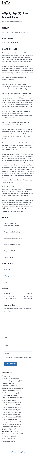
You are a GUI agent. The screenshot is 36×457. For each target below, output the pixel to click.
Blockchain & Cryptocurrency (10, 381)
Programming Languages (9, 427)
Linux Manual (6, 21)
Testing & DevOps (7, 439)
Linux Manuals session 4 (9, 410)
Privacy (24, 452)
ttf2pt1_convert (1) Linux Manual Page (9, 296)
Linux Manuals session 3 (9, 407)
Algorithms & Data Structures (10, 378)
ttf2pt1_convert (8, 276)
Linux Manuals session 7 (9, 414)
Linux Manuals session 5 (9, 412)
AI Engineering (6, 376)
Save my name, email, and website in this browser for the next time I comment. (18, 358)
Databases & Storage (8, 385)
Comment (7, 312)
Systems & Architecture (9, 436)
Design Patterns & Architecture (11, 388)
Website (7, 353)
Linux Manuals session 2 (9, 405)
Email (7, 345)
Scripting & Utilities (7, 429)
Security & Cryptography (9, 431)
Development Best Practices (10, 390)
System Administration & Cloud (11, 434)
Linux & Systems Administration (11, 398)
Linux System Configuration (10, 422)
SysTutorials (13, 452)
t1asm (6, 282)
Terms (19, 452)
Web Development (7, 441)
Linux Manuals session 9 (9, 419)
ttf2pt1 (6, 269)
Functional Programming (9, 393)
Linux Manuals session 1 (17, 10)
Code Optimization (7, 383)
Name (7, 337)
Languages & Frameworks (9, 395)
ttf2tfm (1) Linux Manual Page (27, 296)
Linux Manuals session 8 (9, 417)
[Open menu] (32, 3)
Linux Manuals (6, 10)
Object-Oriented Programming (11, 424)
